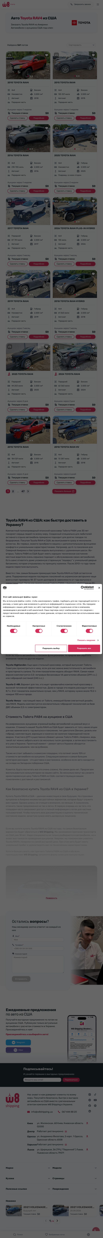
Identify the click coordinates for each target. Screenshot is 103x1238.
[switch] (38, 631)
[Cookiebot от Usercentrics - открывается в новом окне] (83, 588)
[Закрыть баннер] (99, 588)
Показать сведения (86, 640)
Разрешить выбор (51, 648)
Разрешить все (84, 648)
